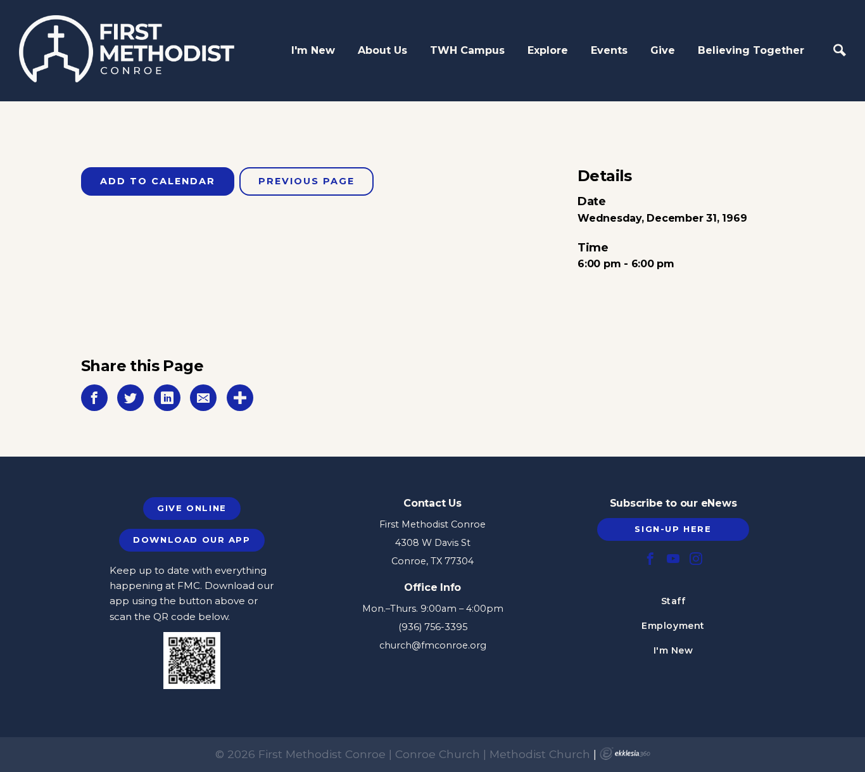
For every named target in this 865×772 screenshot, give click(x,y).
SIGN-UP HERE (673, 529)
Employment (673, 625)
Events (609, 50)
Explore (547, 50)
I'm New (313, 50)
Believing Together (751, 50)
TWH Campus (467, 50)
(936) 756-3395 (432, 627)
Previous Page (306, 181)
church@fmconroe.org (432, 645)
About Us (382, 50)
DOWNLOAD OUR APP (191, 540)
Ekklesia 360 (625, 753)
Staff (673, 601)
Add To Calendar (157, 181)
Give (662, 50)
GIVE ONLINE (191, 508)
